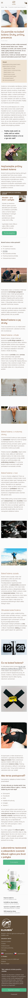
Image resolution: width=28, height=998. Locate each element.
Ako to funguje (5, 963)
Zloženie (3, 961)
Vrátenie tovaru (5, 945)
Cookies (3, 943)
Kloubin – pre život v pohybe (8, 199)
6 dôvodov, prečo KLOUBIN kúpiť (10, 959)
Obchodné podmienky (7, 948)
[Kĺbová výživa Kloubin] (22, 202)
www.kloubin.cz (22, 953)
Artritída (5, 251)
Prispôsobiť (14, 994)
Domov (2, 7)
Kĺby (6, 7)
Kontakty (3, 950)
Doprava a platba (6, 941)
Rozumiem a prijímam (14, 990)
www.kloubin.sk (9, 953)
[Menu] (3, 3)
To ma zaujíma (9, 233)
